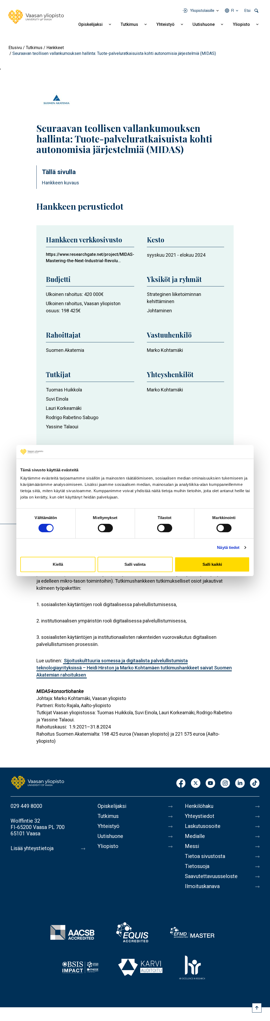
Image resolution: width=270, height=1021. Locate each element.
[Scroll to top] (257, 1008)
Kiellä (58, 564)
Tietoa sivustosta (205, 856)
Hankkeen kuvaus (60, 182)
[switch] (105, 528)
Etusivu (15, 47)
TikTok (254, 783)
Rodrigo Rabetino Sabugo (72, 417)
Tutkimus (129, 24)
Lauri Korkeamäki (63, 408)
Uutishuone (203, 24)
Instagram (225, 783)
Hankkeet (55, 47)
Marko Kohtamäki (165, 350)
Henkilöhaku (199, 806)
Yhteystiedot (199, 816)
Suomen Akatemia (65, 350)
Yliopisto (241, 24)
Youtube (210, 783)
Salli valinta (135, 564)
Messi (192, 846)
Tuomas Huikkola (64, 389)
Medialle (195, 836)
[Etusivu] (36, 17)
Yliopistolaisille (202, 10)
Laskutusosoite (202, 826)
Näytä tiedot (228, 547)
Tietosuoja (197, 866)
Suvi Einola (57, 399)
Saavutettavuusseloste (211, 876)
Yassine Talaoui (62, 426)
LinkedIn (240, 783)
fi (232, 10)
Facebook (181, 783)
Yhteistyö (165, 24)
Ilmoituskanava (202, 886)
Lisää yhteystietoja (32, 848)
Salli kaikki (212, 564)
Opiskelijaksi (90, 24)
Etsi (247, 10)
